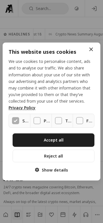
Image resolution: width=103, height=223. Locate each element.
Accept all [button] (54, 140)
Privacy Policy (22, 107)
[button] (51, 169)
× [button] (91, 49)
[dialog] (51, 112)
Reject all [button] (53, 155)
